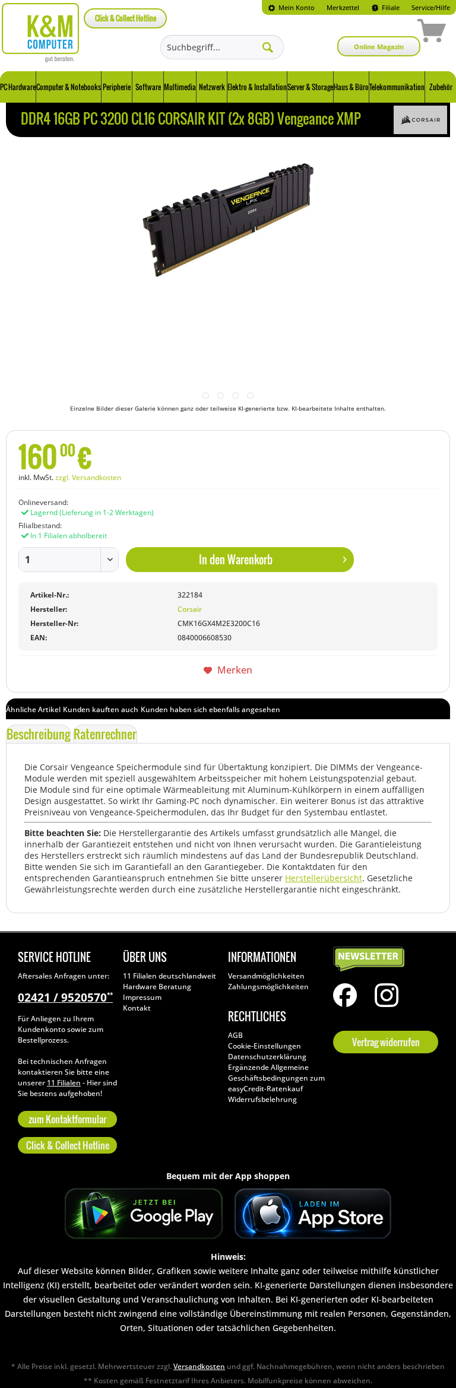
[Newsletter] (382, 959)
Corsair (190, 609)
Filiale (390, 7)
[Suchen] (267, 47)
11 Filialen (64, 1083)
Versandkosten (199, 1366)
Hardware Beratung (157, 987)
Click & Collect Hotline (125, 18)
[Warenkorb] (389, 33)
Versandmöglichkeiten (266, 976)
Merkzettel (343, 7)
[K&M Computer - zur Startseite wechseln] (40, 32)
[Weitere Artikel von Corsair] (420, 120)
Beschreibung (38, 734)
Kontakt (137, 1008)
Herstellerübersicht (323, 878)
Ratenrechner (105, 734)
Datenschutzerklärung (267, 1057)
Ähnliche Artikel (33, 709)
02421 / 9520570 (65, 997)
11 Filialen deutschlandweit (169, 976)
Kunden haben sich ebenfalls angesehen (210, 709)
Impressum (142, 997)
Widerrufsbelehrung (262, 1099)
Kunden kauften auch (100, 709)
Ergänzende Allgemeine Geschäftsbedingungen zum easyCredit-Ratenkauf (276, 1078)
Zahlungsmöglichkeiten (268, 987)
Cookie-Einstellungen (264, 1046)
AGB (235, 1035)
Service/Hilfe (430, 7)
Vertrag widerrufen (386, 1042)
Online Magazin (379, 46)
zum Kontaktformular (67, 1119)
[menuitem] (291, 7)
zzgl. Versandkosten (88, 477)
